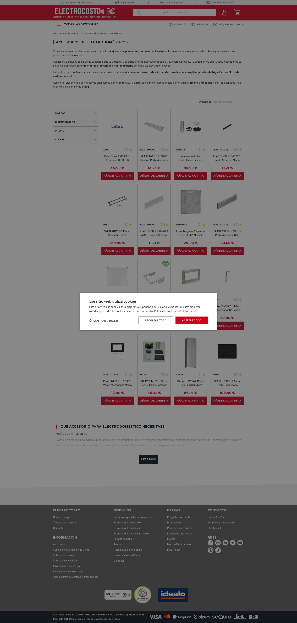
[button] (103, 320)
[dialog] (148, 311)
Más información (187, 311)
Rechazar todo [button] (155, 320)
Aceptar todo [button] (191, 320)
